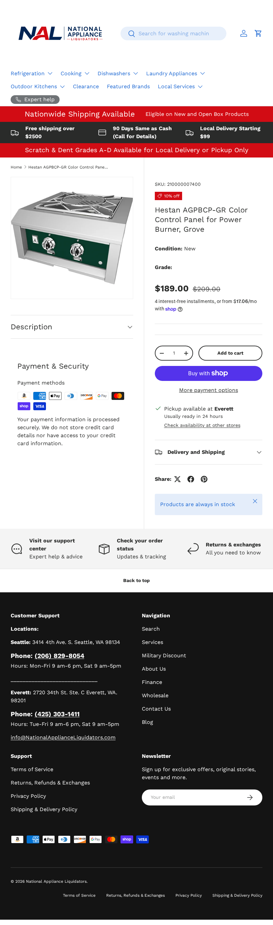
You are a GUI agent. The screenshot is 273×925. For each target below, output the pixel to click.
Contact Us (156, 709)
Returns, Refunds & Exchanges (50, 782)
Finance (152, 682)
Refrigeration (28, 73)
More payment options (208, 390)
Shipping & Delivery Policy (44, 809)
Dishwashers (114, 73)
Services (152, 642)
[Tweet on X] (177, 479)
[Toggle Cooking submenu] (87, 73)
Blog (147, 722)
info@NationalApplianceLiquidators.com (63, 737)
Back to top (136, 580)
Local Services (176, 86)
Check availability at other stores (202, 425)
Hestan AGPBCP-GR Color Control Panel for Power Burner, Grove (68, 167)
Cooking (71, 73)
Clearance (86, 86)
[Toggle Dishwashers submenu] (135, 73)
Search (151, 629)
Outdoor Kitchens (34, 86)
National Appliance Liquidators (56, 881)
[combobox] (173, 33)
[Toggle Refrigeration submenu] (50, 73)
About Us (154, 669)
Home (16, 167)
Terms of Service (32, 769)
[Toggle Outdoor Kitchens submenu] (62, 87)
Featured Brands (128, 86)
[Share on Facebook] (190, 479)
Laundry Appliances (171, 73)
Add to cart (230, 353)
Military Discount (164, 655)
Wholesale (155, 695)
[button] (258, 33)
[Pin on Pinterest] (204, 479)
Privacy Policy (28, 796)
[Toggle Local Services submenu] (200, 87)
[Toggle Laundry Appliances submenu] (202, 73)
